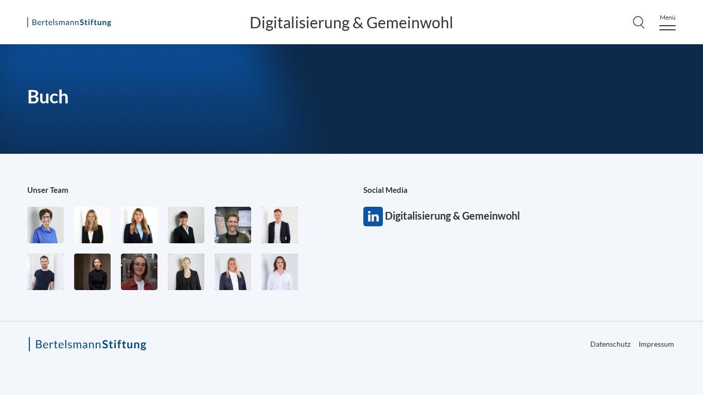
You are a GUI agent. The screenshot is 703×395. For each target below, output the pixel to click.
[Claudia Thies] (233, 272)
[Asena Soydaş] (139, 225)
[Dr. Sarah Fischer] (186, 225)
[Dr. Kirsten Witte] (45, 225)
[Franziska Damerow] (279, 272)
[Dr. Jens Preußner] (233, 225)
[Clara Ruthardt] (92, 272)
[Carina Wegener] (186, 272)
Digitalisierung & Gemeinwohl (351, 22)
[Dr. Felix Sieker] (279, 225)
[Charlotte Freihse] (92, 225)
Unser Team (47, 189)
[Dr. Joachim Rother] (45, 272)
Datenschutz (610, 344)
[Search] (638, 22)
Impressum (656, 344)
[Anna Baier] (139, 272)
